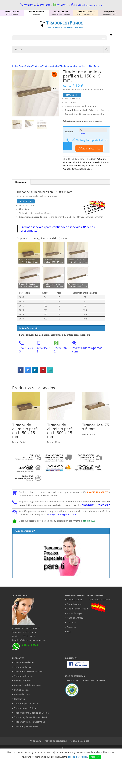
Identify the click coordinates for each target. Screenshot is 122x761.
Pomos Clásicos (21, 689)
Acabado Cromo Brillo (74, 165)
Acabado (69, 131)
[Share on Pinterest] (43, 371)
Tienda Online (25, 66)
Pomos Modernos (23, 680)
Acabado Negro (85, 168)
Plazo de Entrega (75, 617)
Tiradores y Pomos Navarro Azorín (31, 717)
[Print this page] (50, 371)
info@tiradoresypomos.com (88, 5)
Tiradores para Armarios (26, 703)
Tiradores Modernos (24, 662)
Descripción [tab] (21, 182)
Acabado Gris (69, 168)
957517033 (29, 5)
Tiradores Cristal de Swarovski (29, 671)
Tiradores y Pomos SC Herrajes (29, 721)
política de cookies (77, 756)
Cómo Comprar (74, 604)
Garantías (71, 622)
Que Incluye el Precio (77, 608)
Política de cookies (79, 740)
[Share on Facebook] (21, 371)
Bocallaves (19, 698)
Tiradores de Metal (23, 676)
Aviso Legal (35, 740)
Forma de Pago (74, 613)
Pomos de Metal (22, 694)
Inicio (14, 66)
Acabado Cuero (93, 165)
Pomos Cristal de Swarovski (27, 685)
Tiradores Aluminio (72, 162)
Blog (69, 631)
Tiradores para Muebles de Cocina (31, 712)
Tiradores (36, 66)
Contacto (71, 627)
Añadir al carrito (89, 148)
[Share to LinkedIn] (35, 371)
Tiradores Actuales (50, 66)
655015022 (45, 5)
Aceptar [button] (94, 756)
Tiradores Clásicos (23, 667)
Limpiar (82, 133)
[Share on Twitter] (28, 371)
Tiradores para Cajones (25, 708)
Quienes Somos (74, 599)
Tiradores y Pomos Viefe (26, 726)
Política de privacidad (56, 740)
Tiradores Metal (91, 162)
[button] (54, 74)
